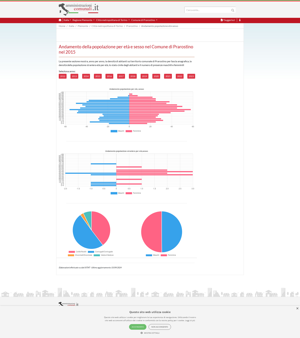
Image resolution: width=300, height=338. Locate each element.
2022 (179, 76)
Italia (71, 25)
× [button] (297, 308)
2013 (74, 76)
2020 (156, 76)
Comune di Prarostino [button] (143, 19)
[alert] (150, 322)
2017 (121, 76)
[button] (150, 332)
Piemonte (83, 25)
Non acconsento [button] (159, 327)
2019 (144, 76)
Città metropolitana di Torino (107, 25)
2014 (86, 76)
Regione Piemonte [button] (82, 19)
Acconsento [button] (138, 327)
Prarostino (132, 25)
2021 (167, 76)
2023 (191, 76)
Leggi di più (190, 320)
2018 (132, 76)
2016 (109, 76)
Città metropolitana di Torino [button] (112, 19)
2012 (62, 76)
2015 (97, 76)
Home (62, 25)
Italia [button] (66, 19)
